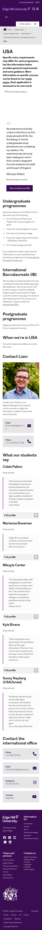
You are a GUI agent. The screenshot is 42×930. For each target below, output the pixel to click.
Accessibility (7, 919)
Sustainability (7, 875)
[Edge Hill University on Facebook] (5, 838)
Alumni (26, 829)
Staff (37, 2)
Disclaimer (35, 911)
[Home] (16, 9)
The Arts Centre (8, 860)
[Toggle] (36, 515)
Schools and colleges (31, 832)
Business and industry (31, 838)
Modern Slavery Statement (12, 923)
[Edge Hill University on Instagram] (9, 838)
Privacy (5, 915)
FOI (20, 915)
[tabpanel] (21, 141)
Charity (26, 915)
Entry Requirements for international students (19, 37)
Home (9, 30)
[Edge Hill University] (10, 822)
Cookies (13, 915)
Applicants (27, 835)
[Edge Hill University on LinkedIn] (10, 843)
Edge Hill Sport (8, 863)
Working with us (8, 878)
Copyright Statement (10, 926)
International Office (11, 304)
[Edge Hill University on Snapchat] (5, 843)
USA (5, 41)
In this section (25, 24)
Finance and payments (10, 866)
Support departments (11, 34)
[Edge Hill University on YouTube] (14, 838)
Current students (26, 2)
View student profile (19, 188)
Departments (19, 30)
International (25, 34)
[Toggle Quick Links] (6, 17)
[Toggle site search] (34, 9)
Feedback (17, 919)
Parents (26, 827)
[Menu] (37, 8)
